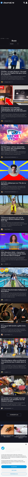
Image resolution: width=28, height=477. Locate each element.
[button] (26, 444)
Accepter (14, 466)
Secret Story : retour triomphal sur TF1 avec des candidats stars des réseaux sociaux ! (13, 148)
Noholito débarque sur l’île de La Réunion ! (13, 184)
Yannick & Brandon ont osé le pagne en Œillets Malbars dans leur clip (12, 219)
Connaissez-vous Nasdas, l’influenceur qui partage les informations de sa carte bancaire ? (13, 110)
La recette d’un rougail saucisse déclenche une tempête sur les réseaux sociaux (13, 399)
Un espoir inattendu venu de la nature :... (7, 436)
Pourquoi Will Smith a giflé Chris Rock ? (13, 326)
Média (2, 106)
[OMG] (7, 270)
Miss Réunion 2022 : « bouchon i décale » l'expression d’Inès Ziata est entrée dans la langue (13, 253)
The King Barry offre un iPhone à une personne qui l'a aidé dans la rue (13, 362)
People (2, 250)
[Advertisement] (14, 21)
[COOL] (2, 270)
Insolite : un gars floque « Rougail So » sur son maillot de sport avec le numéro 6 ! (13, 73)
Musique (3, 288)
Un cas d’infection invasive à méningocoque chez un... (20, 436)
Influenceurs (4, 145)
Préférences (14, 474)
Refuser (14, 470)
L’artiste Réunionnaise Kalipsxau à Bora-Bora (14, 290)
